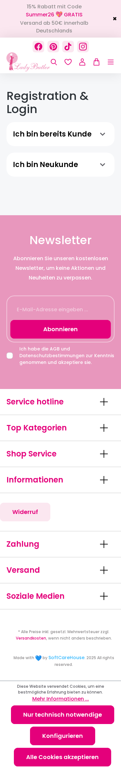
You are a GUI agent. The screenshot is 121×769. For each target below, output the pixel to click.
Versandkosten (31, 638)
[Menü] (107, 62)
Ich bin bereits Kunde (52, 134)
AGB (55, 349)
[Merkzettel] (68, 62)
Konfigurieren (62, 736)
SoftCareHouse (66, 657)
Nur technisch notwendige (62, 715)
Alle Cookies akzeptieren (62, 757)
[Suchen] (54, 62)
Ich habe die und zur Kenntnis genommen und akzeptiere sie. (66, 356)
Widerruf (25, 512)
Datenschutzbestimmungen (52, 355)
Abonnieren (60, 329)
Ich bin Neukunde (45, 165)
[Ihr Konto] (82, 62)
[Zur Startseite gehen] (38, 62)
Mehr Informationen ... (60, 699)
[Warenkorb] (94, 62)
